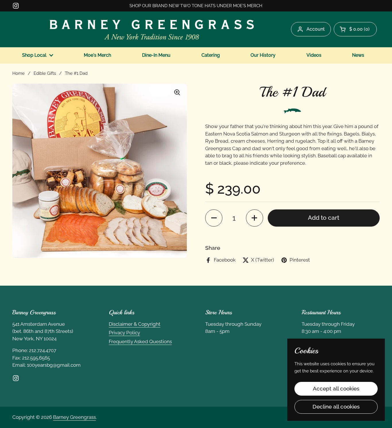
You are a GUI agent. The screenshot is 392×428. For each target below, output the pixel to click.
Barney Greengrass (74, 417)
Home (18, 73)
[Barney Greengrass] (151, 29)
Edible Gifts (45, 73)
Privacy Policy (124, 332)
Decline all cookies (336, 406)
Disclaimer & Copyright (134, 324)
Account (315, 29)
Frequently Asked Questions (140, 341)
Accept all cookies (336, 388)
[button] (355, 29)
